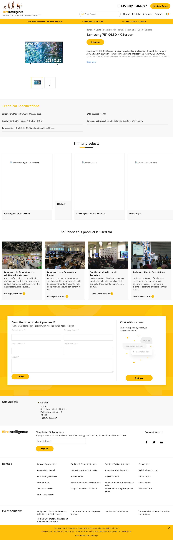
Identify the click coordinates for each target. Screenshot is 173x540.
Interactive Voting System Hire (84, 470)
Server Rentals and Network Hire (86, 482)
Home (126, 14)
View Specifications (13, 293)
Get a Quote (162, 6)
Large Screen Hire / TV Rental (109, 29)
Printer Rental (77, 476)
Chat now (139, 378)
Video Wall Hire (145, 488)
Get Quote (95, 42)
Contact (159, 14)
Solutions (147, 14)
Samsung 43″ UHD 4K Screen (17, 213)
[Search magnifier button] (83, 14)
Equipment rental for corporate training (61, 273)
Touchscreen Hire (45, 488)
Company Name (71, 330)
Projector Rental (112, 476)
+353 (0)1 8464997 (134, 6)
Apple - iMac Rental (46, 470)
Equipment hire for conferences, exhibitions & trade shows (19, 273)
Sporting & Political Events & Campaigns (103, 273)
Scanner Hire (43, 482)
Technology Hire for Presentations (149, 272)
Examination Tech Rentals (116, 511)
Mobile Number (71, 343)
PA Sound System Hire (47, 476)
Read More (91, 62)
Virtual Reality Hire (45, 494)
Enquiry (15, 357)
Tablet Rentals (145, 482)
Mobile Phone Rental (148, 470)
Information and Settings (86, 535)
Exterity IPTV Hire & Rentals (117, 464)
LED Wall (61, 204)
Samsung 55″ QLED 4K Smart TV (91, 213)
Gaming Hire (144, 464)
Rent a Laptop (145, 476)
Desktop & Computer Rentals (84, 464)
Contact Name (18, 330)
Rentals (136, 14)
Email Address (18, 343)
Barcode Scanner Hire (47, 464)
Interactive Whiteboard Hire (117, 470)
